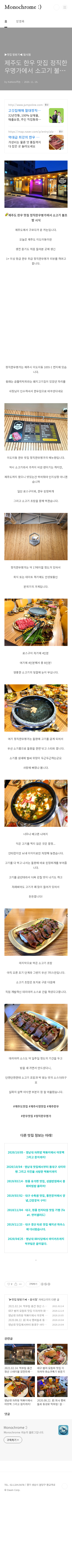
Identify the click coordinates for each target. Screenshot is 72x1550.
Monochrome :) (22, 7)
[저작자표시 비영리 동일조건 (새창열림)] (45, 1284)
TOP (65, 1486)
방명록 (20, 21)
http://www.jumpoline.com (25, 104)
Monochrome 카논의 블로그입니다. (24, 1432)
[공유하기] (15, 1284)
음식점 (33, 1299)
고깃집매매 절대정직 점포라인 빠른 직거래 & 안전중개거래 (25, 110)
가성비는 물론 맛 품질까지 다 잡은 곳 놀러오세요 (24, 144)
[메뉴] (65, 7)
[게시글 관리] (20, 1284)
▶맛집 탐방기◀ (18, 1299)
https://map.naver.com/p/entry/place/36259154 (31, 131)
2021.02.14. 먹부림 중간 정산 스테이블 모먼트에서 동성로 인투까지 (27, 1308)
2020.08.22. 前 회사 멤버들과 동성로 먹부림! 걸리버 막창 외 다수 (27, 1322)
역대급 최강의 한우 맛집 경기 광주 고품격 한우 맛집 (24, 137)
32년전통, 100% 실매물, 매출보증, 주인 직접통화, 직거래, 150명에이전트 (23, 117)
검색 (56, 7)
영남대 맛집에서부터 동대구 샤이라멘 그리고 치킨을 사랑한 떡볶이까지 (28, 1326)
